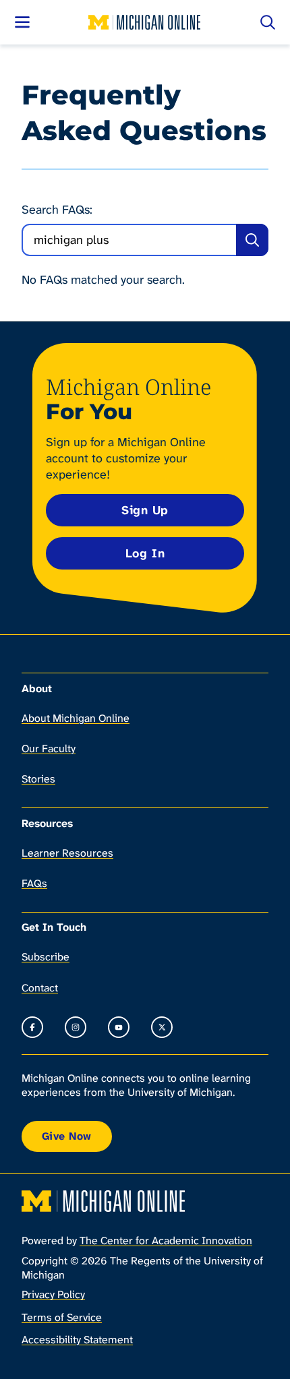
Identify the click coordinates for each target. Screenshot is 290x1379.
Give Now (67, 1136)
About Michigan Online (75, 718)
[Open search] (267, 22)
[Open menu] (22, 22)
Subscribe (45, 957)
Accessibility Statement (77, 1339)
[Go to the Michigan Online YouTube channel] (118, 1027)
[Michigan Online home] (145, 22)
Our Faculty (49, 748)
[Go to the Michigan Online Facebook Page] (32, 1027)
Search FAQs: (57, 210)
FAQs (34, 883)
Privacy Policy (53, 1294)
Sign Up (145, 510)
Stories (38, 779)
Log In (145, 553)
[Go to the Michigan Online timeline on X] (162, 1027)
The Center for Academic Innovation (166, 1240)
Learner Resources (67, 853)
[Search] (252, 240)
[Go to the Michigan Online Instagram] (75, 1027)
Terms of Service (62, 1317)
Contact (40, 988)
